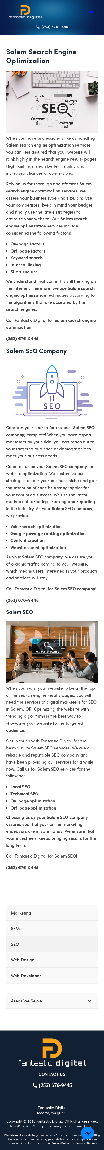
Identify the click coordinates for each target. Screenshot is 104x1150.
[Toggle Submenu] (89, 1000)
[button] (91, 12)
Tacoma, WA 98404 (52, 1113)
